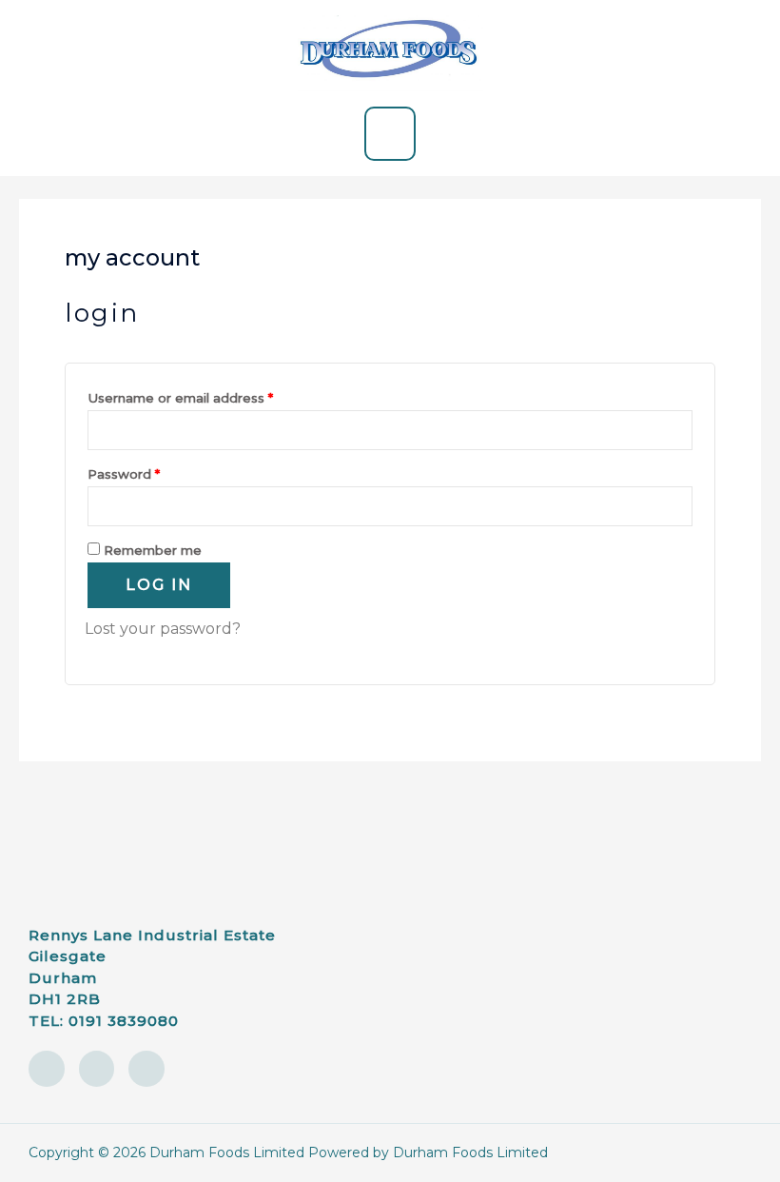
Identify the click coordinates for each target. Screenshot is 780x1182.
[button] (580, 820)
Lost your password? (163, 629)
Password (153, 472)
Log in (159, 585)
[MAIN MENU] (390, 134)
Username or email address (209, 395)
